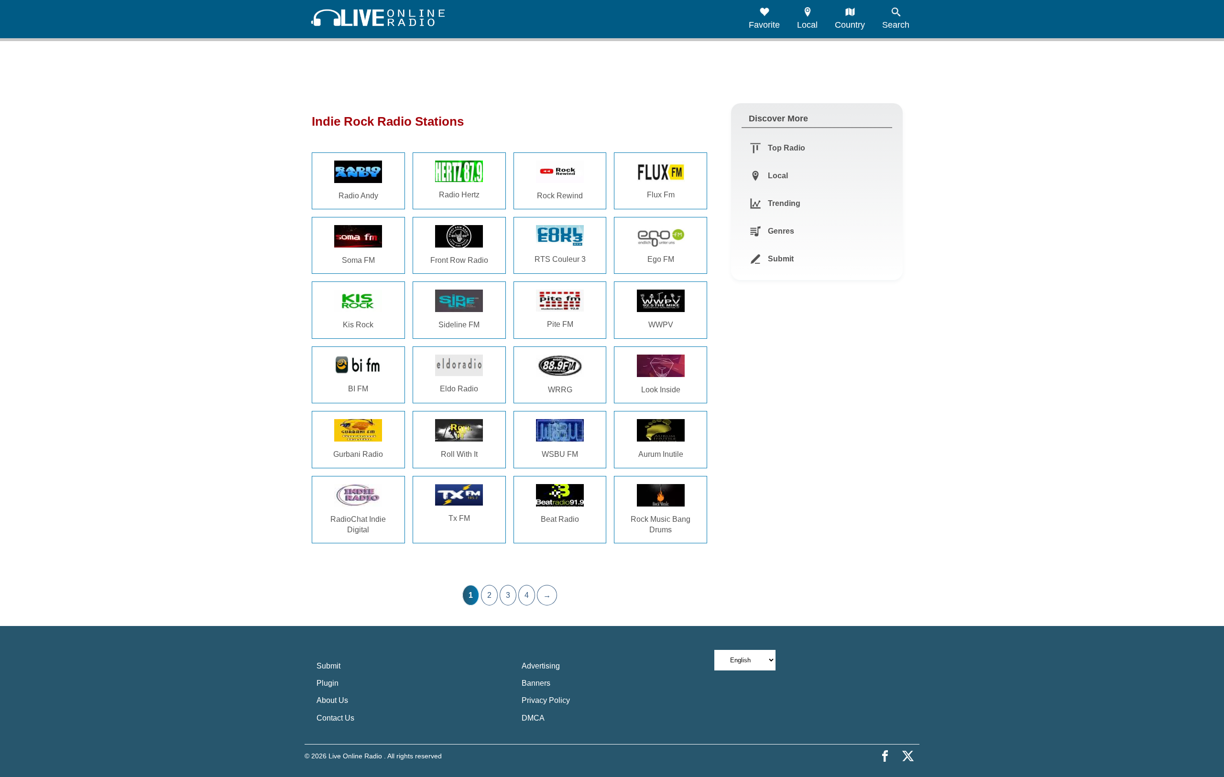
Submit (328, 666)
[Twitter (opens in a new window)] (907, 756)
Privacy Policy (546, 700)
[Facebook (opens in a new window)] (885, 756)
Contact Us (335, 718)
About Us (332, 700)
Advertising (541, 666)
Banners (536, 683)
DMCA (533, 718)
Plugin (328, 683)
